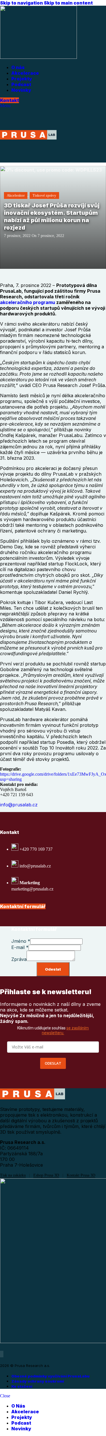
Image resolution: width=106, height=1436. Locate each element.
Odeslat (53, 969)
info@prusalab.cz (19, 805)
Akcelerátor (16, 195)
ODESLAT (53, 1063)
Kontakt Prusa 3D (81, 1175)
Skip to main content (68, 3)
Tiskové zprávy (44, 195)
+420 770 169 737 (36, 849)
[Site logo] (38, 57)
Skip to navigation (22, 3)
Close (5, 1395)
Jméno (20, 941)
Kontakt (9, 100)
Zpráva (19, 959)
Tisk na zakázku (13, 1175)
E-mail (20, 947)
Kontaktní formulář (23, 906)
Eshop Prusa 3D (46, 1175)
